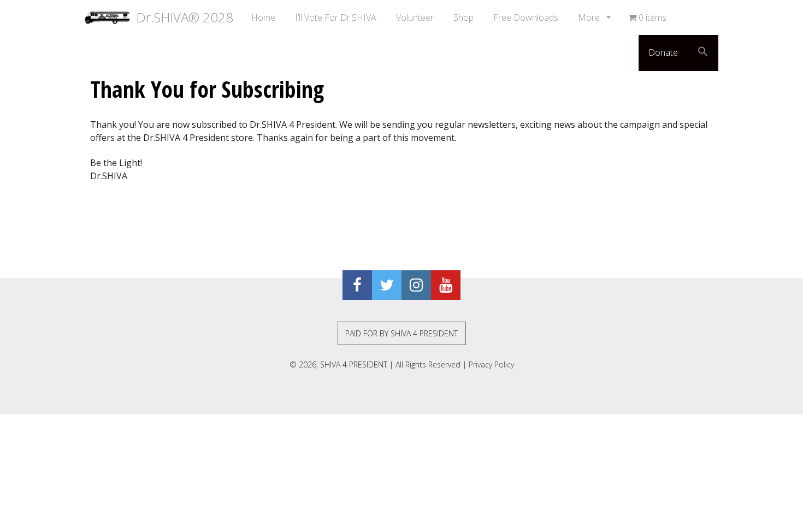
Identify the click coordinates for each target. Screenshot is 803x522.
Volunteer (415, 17)
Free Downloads (525, 17)
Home (263, 17)
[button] (703, 53)
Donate (663, 52)
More (590, 17)
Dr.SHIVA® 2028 (181, 17)
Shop (463, 17)
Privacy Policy (491, 364)
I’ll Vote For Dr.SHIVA (335, 17)
